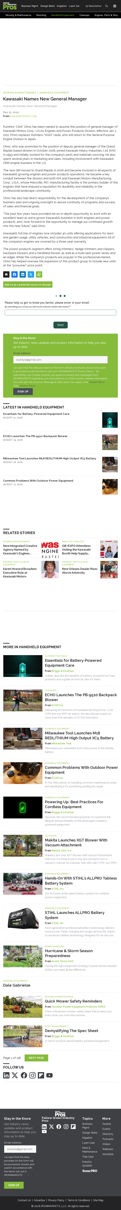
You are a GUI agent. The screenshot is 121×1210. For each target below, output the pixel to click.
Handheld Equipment (54, 92)
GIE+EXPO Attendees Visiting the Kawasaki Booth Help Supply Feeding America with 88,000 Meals (76, 549)
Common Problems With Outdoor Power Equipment (38, 480)
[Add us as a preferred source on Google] (39, 274)
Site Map (98, 1200)
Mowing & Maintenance (19, 92)
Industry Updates (73, 541)
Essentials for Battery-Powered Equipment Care (36, 413)
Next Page (36, 1057)
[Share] (14, 274)
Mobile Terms (97, 382)
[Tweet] (31, 274)
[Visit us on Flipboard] (41, 1075)
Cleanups (50, 690)
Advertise (39, 1200)
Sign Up (23, 391)
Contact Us (24, 1200)
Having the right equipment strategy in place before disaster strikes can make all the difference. (81, 967)
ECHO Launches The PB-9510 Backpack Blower (35, 436)
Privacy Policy (27, 385)
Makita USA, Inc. (62, 850)
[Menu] (115, 6)
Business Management (16, 541)
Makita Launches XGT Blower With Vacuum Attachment (76, 842)
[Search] (106, 6)
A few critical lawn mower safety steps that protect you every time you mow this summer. (78, 1013)
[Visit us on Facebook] (24, 1075)
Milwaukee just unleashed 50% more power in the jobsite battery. (79, 750)
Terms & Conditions (78, 1200)
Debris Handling (54, 946)
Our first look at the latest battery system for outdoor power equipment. (77, 895)
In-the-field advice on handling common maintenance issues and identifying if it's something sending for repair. (81, 784)
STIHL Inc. (58, 888)
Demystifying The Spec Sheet (71, 1030)
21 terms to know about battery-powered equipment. (77, 1040)
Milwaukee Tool (62, 743)
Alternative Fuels (56, 656)
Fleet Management (56, 1026)
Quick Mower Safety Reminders (73, 1001)
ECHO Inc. (58, 705)
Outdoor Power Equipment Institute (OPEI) (78, 1006)
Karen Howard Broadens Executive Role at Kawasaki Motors (20, 572)
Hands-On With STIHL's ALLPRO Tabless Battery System (81, 880)
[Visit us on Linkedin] (6, 1075)
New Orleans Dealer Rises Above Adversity (80, 570)
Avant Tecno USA (63, 961)
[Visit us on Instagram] (32, 1075)
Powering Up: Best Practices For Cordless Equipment (74, 804)
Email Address (22, 353)
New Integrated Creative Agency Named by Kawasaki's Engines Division (20, 549)
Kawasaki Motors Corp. (23, 116)
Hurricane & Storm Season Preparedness (69, 953)
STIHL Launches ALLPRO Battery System (74, 915)
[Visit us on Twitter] (15, 1075)
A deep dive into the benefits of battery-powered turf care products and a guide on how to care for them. (80, 677)
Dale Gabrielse (16, 985)
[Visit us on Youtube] (49, 1075)
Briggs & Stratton (63, 671)
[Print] (6, 274)
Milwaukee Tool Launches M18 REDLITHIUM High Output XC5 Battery (49, 458)
